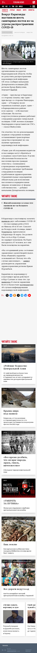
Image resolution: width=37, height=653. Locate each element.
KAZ (3, 6)
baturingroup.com (11, 651)
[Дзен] (18, 295)
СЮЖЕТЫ (31, 10)
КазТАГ (14, 90)
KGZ (6, 6)
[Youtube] (29, 295)
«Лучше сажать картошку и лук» (11, 606)
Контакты (5, 645)
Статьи (12, 10)
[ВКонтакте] (10, 295)
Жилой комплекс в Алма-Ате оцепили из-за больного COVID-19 (18, 205)
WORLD (21, 6)
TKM (13, 6)
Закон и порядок (19, 32)
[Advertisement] (18, 320)
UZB (16, 6)
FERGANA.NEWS (18, 2)
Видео (19, 10)
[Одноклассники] (14, 295)
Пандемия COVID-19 (7, 35)
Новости (5, 10)
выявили (6, 221)
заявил (26, 261)
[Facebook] (25, 295)
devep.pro (28, 650)
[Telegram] (22, 295)
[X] (7, 295)
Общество (29, 32)
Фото (24, 10)
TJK (10, 6)
